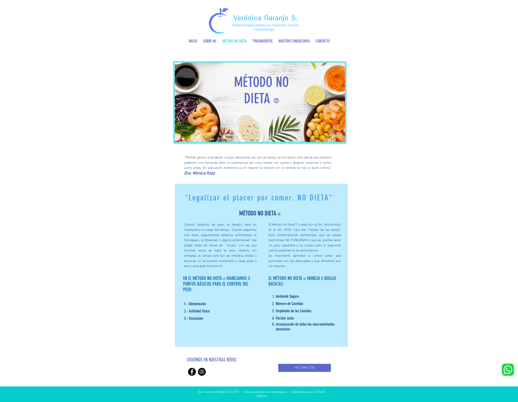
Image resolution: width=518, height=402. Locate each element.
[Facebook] (192, 372)
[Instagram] (202, 372)
